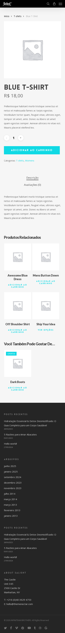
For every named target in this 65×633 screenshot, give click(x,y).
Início (6, 16)
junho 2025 (10, 466)
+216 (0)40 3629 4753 (19, 599)
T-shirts (17, 16)
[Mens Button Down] (45, 257)
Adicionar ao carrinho (32, 150)
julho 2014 (9, 493)
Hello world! (10, 443)
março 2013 (10, 504)
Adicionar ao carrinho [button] (17, 286)
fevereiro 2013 (12, 510)
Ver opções (46, 330)
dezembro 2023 (13, 482)
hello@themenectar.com (19, 604)
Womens (29, 160)
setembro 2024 (12, 477)
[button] (60, 3)
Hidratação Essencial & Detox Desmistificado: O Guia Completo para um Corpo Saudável (30, 423)
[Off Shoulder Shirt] (17, 305)
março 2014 (10, 499)
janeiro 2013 (11, 515)
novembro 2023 (12, 488)
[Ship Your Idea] (45, 305)
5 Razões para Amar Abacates (20, 434)
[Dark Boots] (17, 363)
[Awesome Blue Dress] (17, 257)
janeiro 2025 (11, 471)
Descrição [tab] (32, 177)
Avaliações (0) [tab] (32, 185)
